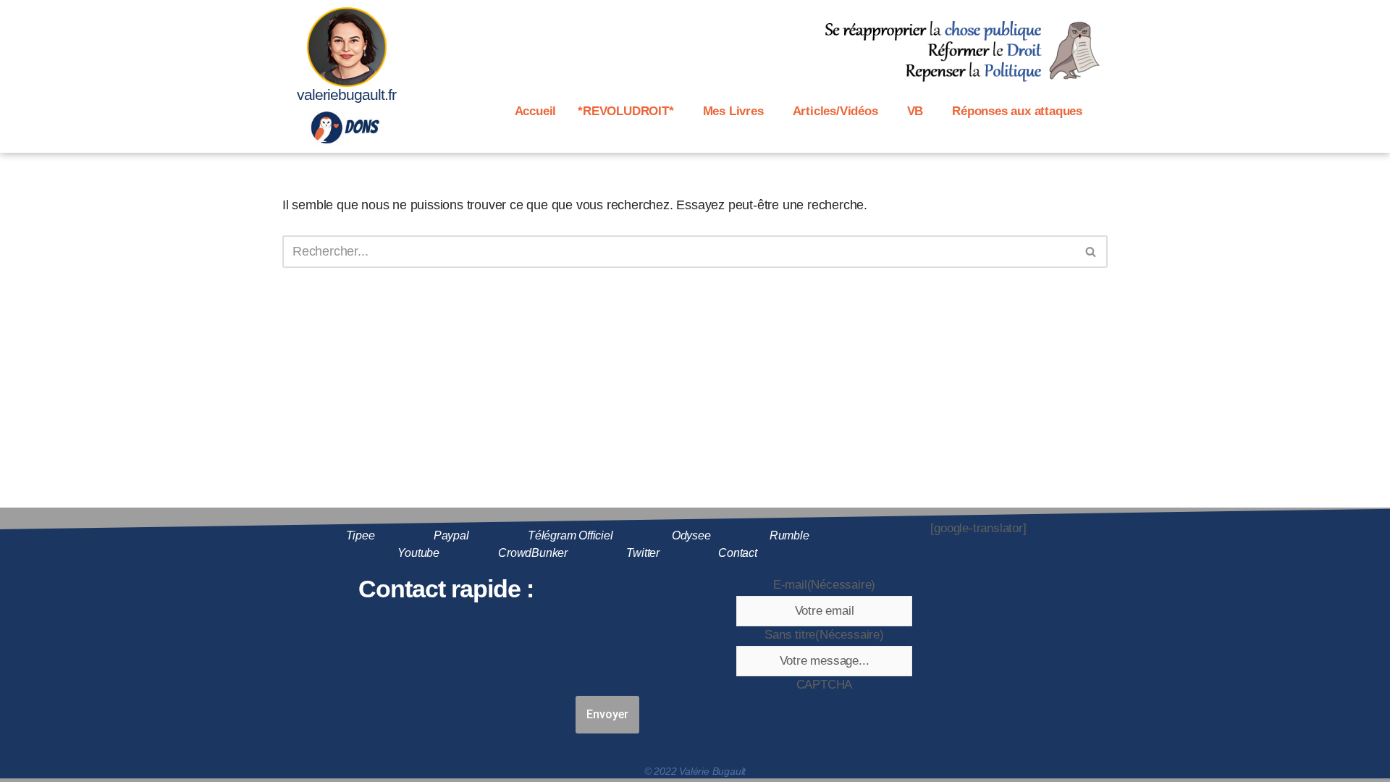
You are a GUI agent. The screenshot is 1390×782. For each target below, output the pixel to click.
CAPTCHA (824, 684)
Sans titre (824, 635)
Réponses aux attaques (1017, 111)
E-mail (824, 585)
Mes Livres (733, 111)
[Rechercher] (1091, 251)
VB (915, 111)
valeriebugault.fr (346, 94)
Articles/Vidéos (835, 111)
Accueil (536, 111)
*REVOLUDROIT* (625, 111)
